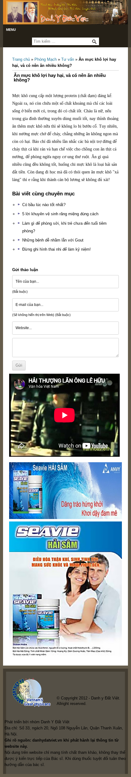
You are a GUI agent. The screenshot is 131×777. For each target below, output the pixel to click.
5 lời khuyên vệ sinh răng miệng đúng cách (60, 214)
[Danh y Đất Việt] (65, 12)
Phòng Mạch (45, 59)
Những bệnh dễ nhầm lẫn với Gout (52, 240)
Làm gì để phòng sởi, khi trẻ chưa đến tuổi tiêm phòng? (64, 227)
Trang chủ (21, 59)
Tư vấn (67, 59)
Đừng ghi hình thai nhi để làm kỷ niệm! (56, 249)
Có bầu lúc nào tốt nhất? (44, 204)
